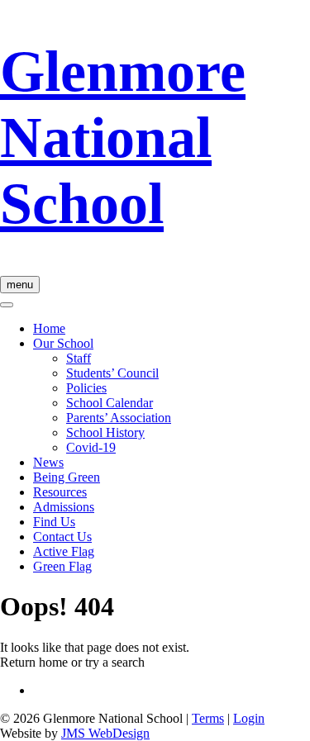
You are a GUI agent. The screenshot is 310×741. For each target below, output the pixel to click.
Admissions (63, 507)
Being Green (66, 477)
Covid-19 (91, 447)
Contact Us (62, 537)
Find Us (54, 522)
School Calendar (109, 403)
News (48, 462)
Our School (63, 343)
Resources (60, 492)
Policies (86, 388)
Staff (78, 358)
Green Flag (62, 566)
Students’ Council (112, 373)
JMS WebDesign (105, 733)
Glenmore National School (123, 137)
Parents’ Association (118, 418)
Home (49, 328)
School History (105, 432)
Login (249, 718)
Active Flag (63, 551)
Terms (208, 718)
